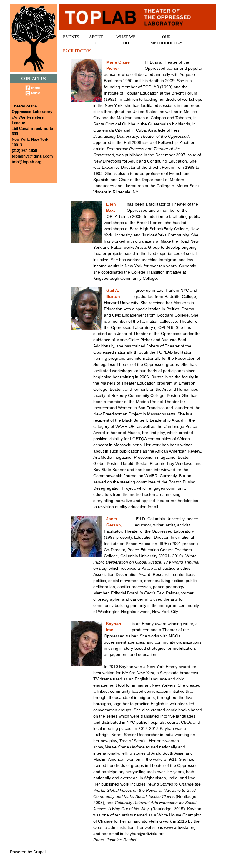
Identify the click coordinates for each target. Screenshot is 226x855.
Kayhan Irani (113, 626)
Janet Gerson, (114, 521)
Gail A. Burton (113, 293)
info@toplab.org (26, 162)
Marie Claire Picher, (118, 65)
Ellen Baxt (111, 207)
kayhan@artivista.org (145, 833)
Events (71, 37)
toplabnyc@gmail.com (32, 156)
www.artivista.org (180, 827)
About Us (96, 40)
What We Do (126, 40)
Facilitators (77, 51)
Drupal (39, 851)
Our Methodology (166, 40)
